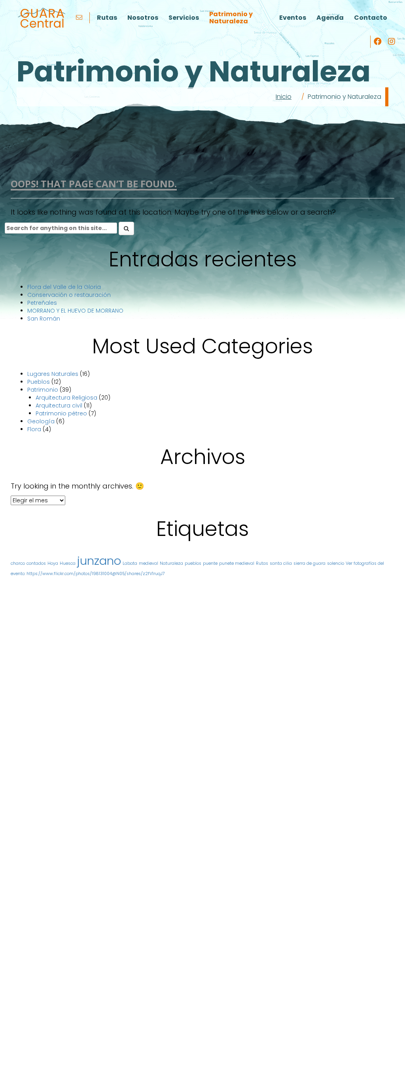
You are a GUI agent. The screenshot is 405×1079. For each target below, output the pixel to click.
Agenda (330, 17)
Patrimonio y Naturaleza (231, 17)
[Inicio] (42, 18)
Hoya (52, 563)
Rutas (107, 17)
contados (36, 563)
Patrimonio (42, 390)
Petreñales (42, 303)
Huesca (68, 563)
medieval (148, 563)
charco (18, 563)
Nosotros (142, 17)
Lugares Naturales (52, 374)
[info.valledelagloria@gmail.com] (80, 17)
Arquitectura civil (59, 405)
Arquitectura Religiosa (66, 398)
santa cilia (281, 563)
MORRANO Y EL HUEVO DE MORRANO (75, 311)
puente (210, 563)
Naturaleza (171, 563)
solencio (335, 563)
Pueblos (38, 382)
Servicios (183, 17)
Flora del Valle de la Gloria (64, 287)
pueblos (193, 563)
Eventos (292, 17)
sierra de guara (309, 563)
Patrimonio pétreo (61, 413)
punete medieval (236, 563)
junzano (99, 561)
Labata (130, 563)
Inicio (283, 96)
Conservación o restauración (69, 295)
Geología (41, 421)
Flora (34, 429)
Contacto (370, 17)
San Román (43, 319)
